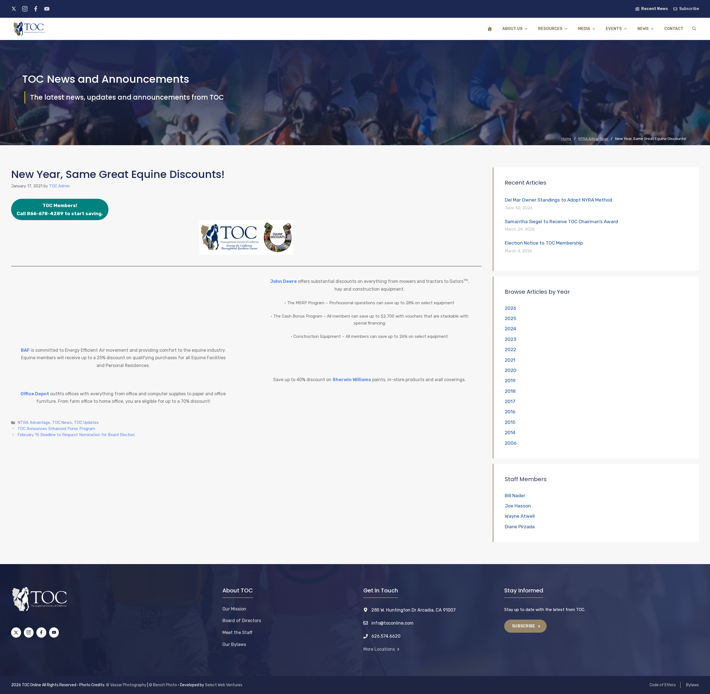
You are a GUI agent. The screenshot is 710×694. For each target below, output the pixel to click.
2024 (510, 328)
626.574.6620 (385, 636)
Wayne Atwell (520, 516)
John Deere (283, 281)
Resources (550, 28)
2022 (510, 349)
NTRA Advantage (33, 422)
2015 (510, 422)
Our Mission (234, 609)
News (643, 28)
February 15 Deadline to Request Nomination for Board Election (76, 434)
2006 (510, 443)
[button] (694, 29)
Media (584, 28)
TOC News (62, 422)
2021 (510, 360)
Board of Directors (241, 620)
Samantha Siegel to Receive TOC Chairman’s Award (561, 221)
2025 (510, 318)
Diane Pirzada (520, 526)
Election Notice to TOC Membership (544, 243)
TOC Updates (86, 422)
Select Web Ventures (223, 685)
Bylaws (692, 685)
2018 (510, 391)
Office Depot (35, 393)
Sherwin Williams (352, 379)
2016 (510, 411)
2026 (510, 308)
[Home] (489, 29)
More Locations (379, 649)
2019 (510, 380)
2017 (510, 401)
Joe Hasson (518, 506)
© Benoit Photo (163, 685)
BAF (25, 350)
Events (614, 28)
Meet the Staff (237, 632)
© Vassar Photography (126, 685)
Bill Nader (515, 495)
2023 (510, 339)
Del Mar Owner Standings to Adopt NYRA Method (558, 200)
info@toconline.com (392, 623)
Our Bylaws (234, 644)
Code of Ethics (663, 685)
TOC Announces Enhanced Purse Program (56, 428)
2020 (510, 370)
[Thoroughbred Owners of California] (29, 29)
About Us (512, 28)
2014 (510, 432)
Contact (673, 28)
